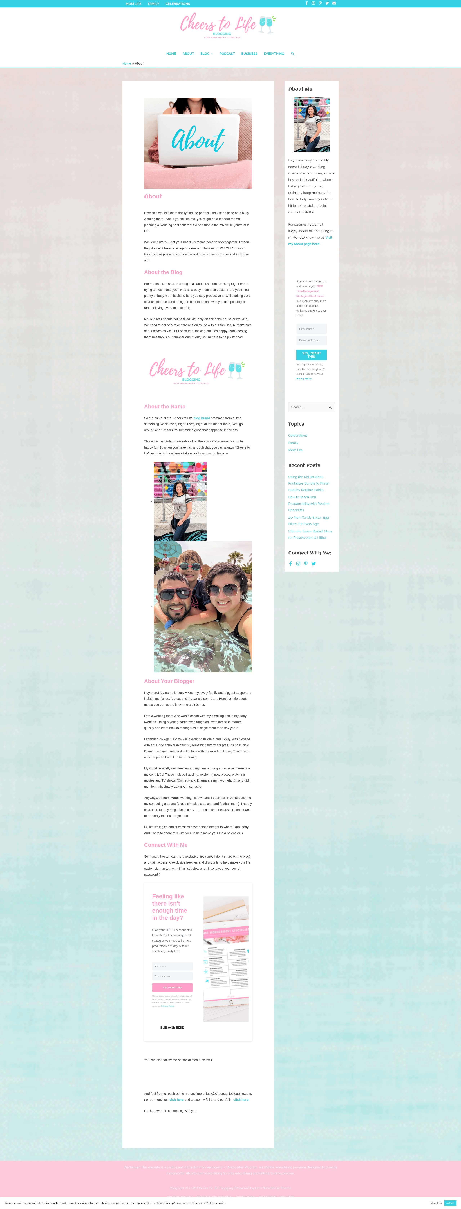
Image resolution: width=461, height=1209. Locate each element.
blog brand (201, 418)
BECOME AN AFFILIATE (276, 1197)
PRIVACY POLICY (180, 1197)
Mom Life (295, 450)
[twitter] (328, 3)
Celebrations (298, 435)
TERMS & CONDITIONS (214, 1197)
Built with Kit (172, 1027)
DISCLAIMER (245, 1197)
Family (293, 443)
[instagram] (315, 3)
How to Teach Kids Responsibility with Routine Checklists (309, 503)
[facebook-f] (308, 3)
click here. (241, 1099)
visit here (176, 1099)
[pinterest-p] (322, 3)
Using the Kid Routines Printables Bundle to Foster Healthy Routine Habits (309, 483)
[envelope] (334, 3)
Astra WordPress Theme (273, 1188)
